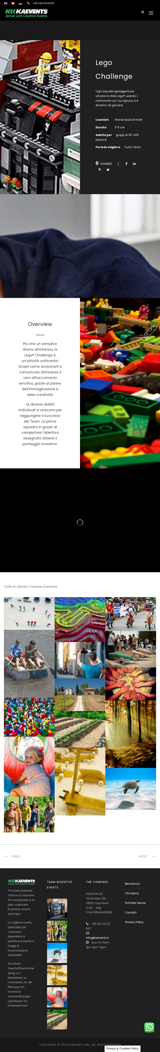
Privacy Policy (134, 922)
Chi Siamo (132, 893)
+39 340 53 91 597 (43, 3)
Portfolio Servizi (135, 903)
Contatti (131, 912)
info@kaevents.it (97, 938)
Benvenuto (132, 884)
